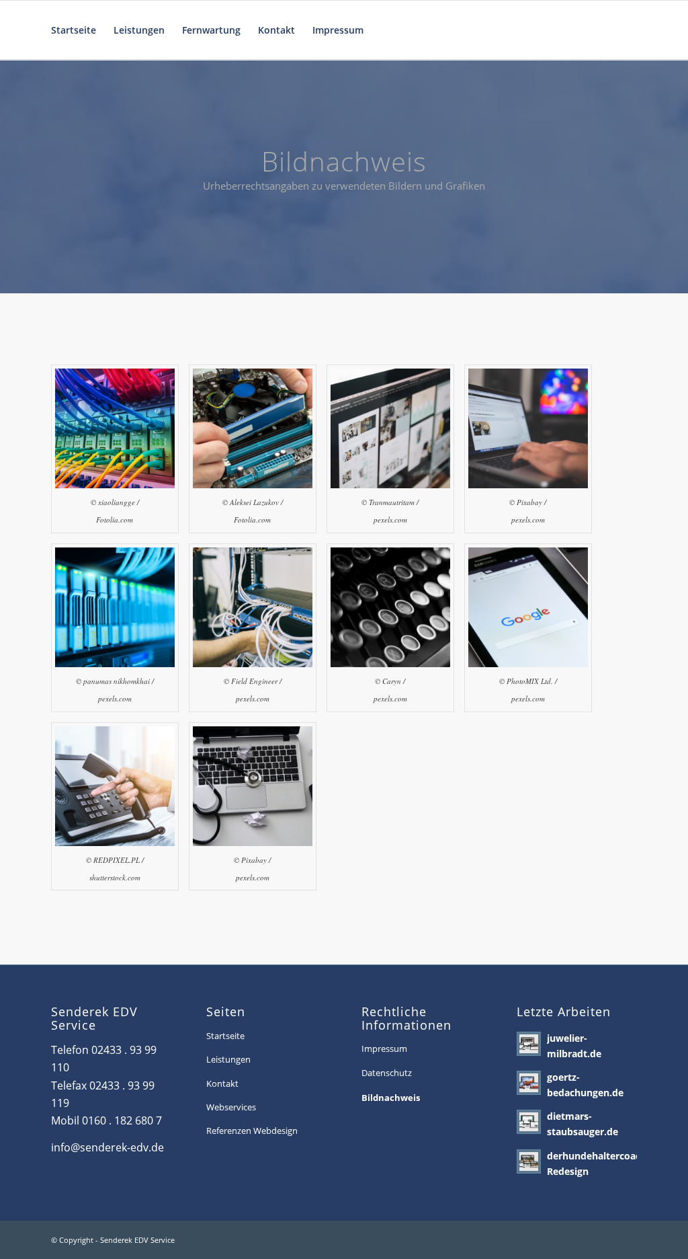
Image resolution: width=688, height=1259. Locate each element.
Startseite (225, 1036)
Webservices (231, 1107)
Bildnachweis (390, 1098)
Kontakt (222, 1083)
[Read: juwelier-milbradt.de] (529, 1044)
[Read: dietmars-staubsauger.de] (529, 1122)
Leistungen (228, 1059)
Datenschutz (386, 1073)
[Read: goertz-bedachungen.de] (529, 1083)
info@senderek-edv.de (107, 1147)
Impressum (384, 1048)
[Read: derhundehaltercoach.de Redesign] (529, 1161)
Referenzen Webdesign (252, 1130)
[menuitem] (73, 30)
